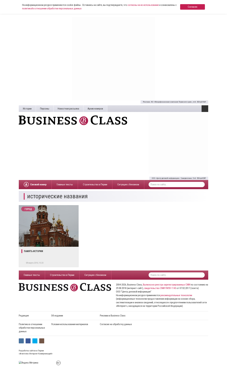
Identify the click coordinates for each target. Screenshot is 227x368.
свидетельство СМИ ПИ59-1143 (160, 288)
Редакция (24, 315)
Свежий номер (38, 184)
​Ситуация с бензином (128, 184)
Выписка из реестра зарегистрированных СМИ (166, 284)
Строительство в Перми (95, 184)
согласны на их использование (143, 4)
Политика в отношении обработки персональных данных (32, 328)
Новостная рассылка (68, 108)
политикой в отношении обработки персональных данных (52, 8)
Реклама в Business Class (112, 315)
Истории (27, 108)
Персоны (44, 108)
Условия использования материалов (69, 324)
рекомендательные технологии (176, 295)
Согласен (192, 6)
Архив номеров (95, 108)
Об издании (57, 315)
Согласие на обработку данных (116, 324)
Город (28, 209)
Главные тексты (65, 184)
